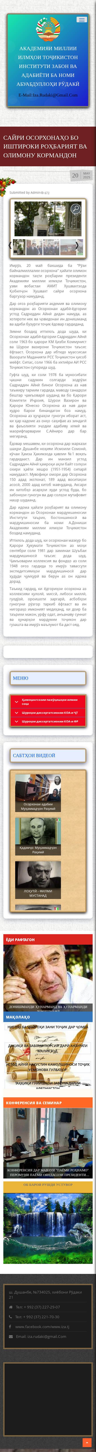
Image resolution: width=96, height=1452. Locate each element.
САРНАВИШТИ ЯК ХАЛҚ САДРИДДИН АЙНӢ (48, 1007)
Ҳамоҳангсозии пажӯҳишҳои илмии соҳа (49, 702)
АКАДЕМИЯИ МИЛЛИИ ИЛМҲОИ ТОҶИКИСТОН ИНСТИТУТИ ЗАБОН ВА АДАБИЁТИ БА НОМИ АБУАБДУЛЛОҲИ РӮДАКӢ (48, 66)
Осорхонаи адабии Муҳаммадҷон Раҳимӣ (38, 806)
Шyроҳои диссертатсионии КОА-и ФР (50, 721)
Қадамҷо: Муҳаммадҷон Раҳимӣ (38, 849)
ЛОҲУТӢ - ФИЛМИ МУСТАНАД (38, 893)
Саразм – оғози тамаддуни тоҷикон (48, 1185)
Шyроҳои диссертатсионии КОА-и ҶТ (50, 713)
